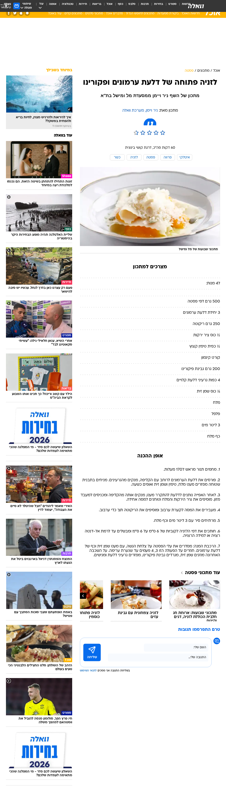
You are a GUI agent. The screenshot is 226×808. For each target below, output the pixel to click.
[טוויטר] (15, 13)
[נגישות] (6, 6)
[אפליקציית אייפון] (21, 13)
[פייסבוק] (8, 13)
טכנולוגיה (67, 4)
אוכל (110, 4)
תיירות (83, 4)
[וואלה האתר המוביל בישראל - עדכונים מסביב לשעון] (196, 6)
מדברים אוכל (114, 13)
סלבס (132, 4)
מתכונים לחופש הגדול (140, 13)
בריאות (96, 4)
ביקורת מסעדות (168, 13)
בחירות (158, 4)
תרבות (145, 4)
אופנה (52, 4)
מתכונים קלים (73, 13)
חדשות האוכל (190, 13)
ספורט (172, 4)
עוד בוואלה (63, 135)
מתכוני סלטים (94, 13)
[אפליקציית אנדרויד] (27, 13)
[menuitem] (170, 6)
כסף (120, 4)
